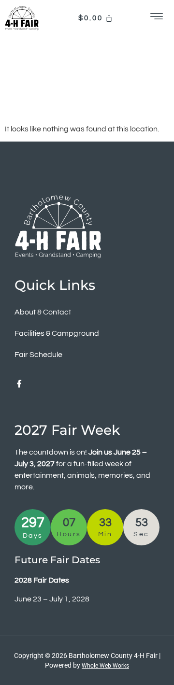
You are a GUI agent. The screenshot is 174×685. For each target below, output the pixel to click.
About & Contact (42, 312)
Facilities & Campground (56, 333)
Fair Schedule (38, 354)
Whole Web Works (105, 665)
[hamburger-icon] (157, 18)
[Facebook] (19, 384)
